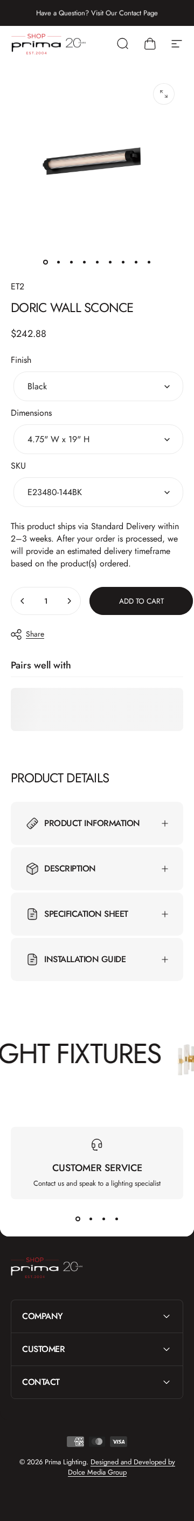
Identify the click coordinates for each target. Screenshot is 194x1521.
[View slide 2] (90, 1218)
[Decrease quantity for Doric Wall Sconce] (22, 600)
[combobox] (98, 386)
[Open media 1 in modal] (164, 94)
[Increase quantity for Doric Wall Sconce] (69, 600)
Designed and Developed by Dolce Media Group (121, 1467)
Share (35, 633)
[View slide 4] (116, 1218)
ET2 (17, 286)
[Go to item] (45, 262)
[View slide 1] (77, 1218)
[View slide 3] (103, 1218)
